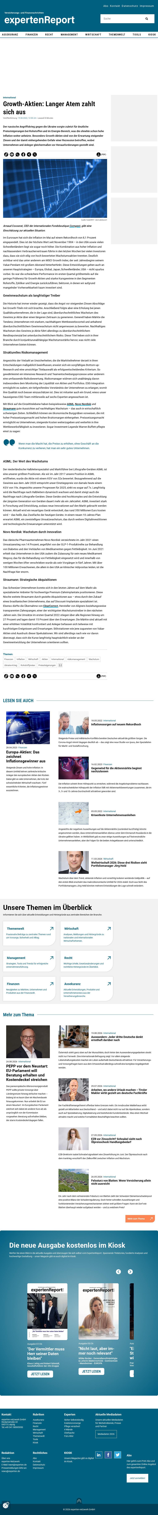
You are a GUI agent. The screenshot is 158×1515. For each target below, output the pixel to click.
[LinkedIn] (98, 1454)
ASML (70, 404)
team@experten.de (17, 1464)
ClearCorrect (50, 605)
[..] (60, 665)
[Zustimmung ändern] (6, 1505)
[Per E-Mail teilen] (6, 154)
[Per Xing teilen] (29, 154)
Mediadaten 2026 (106, 1434)
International (9, 97)
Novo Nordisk (83, 404)
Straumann (9, 408)
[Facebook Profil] (108, 1454)
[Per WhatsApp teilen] (17, 154)
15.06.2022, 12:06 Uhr (27, 118)
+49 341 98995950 (14, 1427)
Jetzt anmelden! (137, 1478)
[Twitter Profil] (117, 1454)
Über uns (6, 1458)
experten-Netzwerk (11, 1461)
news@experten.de (11, 1471)
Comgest (74, 225)
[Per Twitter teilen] (34, 154)
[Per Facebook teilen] (23, 154)
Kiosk (69, 1461)
